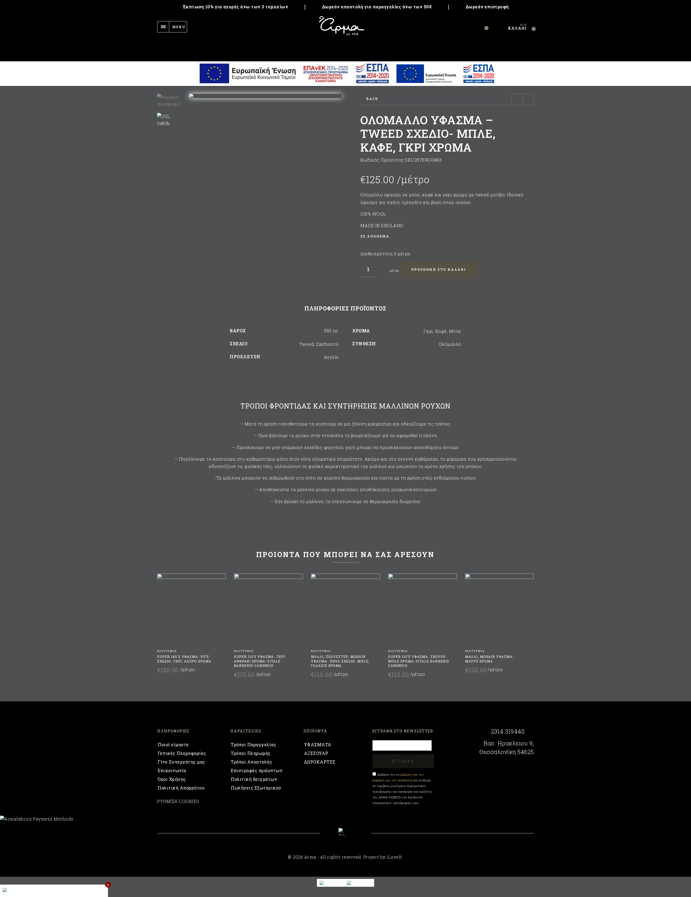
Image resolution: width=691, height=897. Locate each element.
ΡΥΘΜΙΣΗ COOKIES (178, 801)
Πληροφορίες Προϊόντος (345, 308)
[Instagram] (360, 836)
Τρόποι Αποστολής (251, 762)
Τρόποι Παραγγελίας (253, 744)
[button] (337, 96)
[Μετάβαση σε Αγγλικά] (330, 883)
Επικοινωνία (172, 770)
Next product (528, 99)
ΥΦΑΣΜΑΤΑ (317, 744)
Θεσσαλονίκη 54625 (506, 752)
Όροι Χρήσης (172, 779)
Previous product (517, 99)
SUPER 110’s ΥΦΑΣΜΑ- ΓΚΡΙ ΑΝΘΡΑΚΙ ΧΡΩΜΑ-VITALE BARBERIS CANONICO (259, 661)
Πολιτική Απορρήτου (181, 788)
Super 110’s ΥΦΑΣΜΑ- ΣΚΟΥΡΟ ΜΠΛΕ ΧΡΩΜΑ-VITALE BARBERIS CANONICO (418, 661)
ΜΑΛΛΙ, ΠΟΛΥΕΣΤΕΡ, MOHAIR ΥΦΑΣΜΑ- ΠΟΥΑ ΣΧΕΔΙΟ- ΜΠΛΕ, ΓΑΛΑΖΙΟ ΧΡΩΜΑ (340, 661)
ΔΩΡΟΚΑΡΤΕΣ (320, 762)
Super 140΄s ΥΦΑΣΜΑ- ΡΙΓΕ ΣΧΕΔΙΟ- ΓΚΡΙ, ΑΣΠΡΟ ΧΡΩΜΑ (184, 658)
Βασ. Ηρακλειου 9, (508, 743)
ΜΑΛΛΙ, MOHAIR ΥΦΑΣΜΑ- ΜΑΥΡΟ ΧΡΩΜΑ (489, 658)
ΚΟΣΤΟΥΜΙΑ (167, 651)
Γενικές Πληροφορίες (182, 753)
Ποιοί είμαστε (173, 744)
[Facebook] (331, 836)
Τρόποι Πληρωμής (251, 753)
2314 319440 (507, 731)
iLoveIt (394, 857)
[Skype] (345, 831)
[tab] (345, 308)
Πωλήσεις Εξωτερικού (256, 788)
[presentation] (163, 618)
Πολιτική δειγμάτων (254, 779)
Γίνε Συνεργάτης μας (181, 762)
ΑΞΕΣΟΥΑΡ (316, 753)
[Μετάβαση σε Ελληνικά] (359, 883)
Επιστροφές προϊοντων (256, 770)
